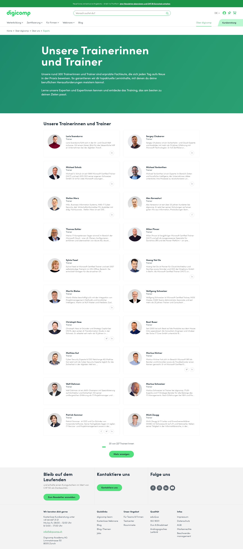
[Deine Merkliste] (229, 12)
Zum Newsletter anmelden (61, 496)
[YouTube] (172, 488)
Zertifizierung (33, 22)
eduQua (154, 516)
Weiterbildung (14, 22)
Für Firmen (51, 22)
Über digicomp (22, 30)
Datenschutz (183, 520)
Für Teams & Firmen (133, 516)
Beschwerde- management (184, 534)
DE (216, 12)
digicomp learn (104, 516)
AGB (179, 524)
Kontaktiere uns (109, 487)
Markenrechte (184, 528)
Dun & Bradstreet (159, 524)
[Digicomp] (18, 13)
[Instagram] (159, 488)
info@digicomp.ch (52, 531)
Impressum (182, 516)
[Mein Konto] (224, 13)
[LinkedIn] (166, 488)
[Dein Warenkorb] (234, 12)
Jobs (99, 533)
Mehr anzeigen (121, 453)
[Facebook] (153, 488)
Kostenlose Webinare (107, 520)
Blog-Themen (104, 528)
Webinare (68, 22)
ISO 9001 (154, 520)
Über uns (36, 30)
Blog (80, 22)
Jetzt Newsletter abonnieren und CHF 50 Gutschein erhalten (145, 3)
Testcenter (129, 520)
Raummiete (129, 524)
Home (9, 30)
